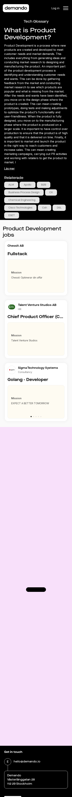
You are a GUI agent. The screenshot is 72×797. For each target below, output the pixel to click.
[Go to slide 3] (36, 416)
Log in (55, 8)
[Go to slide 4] (38, 416)
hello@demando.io (27, 761)
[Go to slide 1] (31, 416)
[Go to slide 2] (33, 416)
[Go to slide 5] (40, 416)
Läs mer (9, 168)
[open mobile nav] (65, 8)
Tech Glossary (36, 21)
